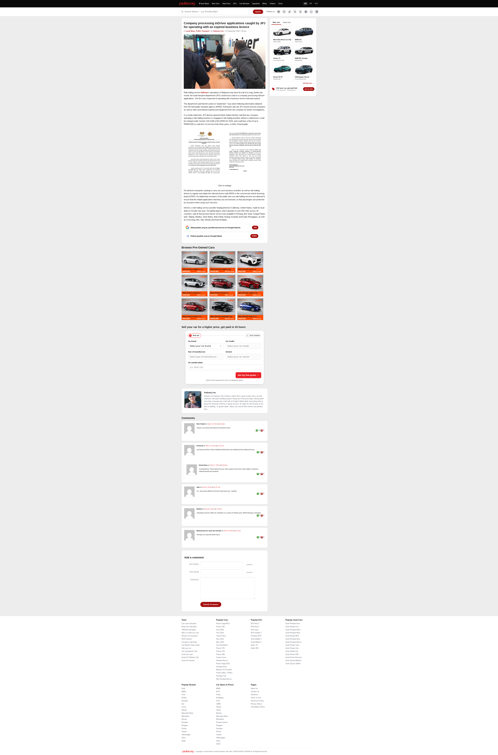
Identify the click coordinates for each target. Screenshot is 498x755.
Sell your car (186, 658)
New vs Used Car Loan (190, 643)
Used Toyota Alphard (293, 671)
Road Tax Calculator (189, 637)
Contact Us (255, 702)
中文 (316, 3)
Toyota (184, 742)
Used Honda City (291, 661)
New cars (276, 22)
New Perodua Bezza (223, 689)
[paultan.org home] (187, 4)
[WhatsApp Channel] (311, 11)
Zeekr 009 (254, 658)
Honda (184, 708)
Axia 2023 (220, 640)
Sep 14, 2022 (212, 424)
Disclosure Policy (257, 711)
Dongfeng (219, 708)
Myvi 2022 (220, 652)
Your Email (194, 572)
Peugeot (185, 736)
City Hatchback (222, 655)
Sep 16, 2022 (210, 509)
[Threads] (300, 11)
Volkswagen (186, 745)
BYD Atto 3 (255, 637)
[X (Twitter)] (295, 11)
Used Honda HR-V (292, 646)
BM (310, 3)
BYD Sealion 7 (256, 643)
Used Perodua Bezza (293, 652)
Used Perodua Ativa (292, 640)
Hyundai (185, 711)
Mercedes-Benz (187, 723)
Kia (183, 714)
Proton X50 (220, 637)
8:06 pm (224, 465)
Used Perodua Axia (292, 634)
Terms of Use (256, 708)
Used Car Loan (187, 664)
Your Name (194, 564)
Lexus (184, 717)
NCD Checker (187, 649)
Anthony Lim (218, 31)
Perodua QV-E (256, 646)
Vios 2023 (220, 643)
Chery (218, 705)
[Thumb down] (262, 430)
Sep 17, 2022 (215, 465)
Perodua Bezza (222, 671)
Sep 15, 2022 (211, 446)
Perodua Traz (221, 686)
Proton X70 (220, 661)
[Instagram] (284, 11)
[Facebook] (278, 11)
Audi (183, 699)
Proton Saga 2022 (223, 674)
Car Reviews (244, 4)
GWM (218, 714)
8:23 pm (222, 424)
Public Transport (202, 31)
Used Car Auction (188, 671)
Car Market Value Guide (190, 655)
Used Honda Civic (292, 637)
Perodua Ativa (221, 677)
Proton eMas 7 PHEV (224, 683)
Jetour (218, 720)
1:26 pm (219, 509)
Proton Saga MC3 (223, 634)
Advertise (254, 705)
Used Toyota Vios (292, 658)
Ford (183, 705)
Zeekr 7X (254, 655)
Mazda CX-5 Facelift (224, 680)
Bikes (264, 4)
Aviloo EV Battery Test (190, 668)
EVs (235, 4)
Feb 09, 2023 (228, 531)
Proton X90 (220, 664)
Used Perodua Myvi (292, 643)
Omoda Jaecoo (222, 732)
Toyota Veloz (221, 646)
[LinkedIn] (316, 11)
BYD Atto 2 (255, 634)
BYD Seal (254, 640)
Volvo (184, 748)
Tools (280, 4)
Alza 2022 (220, 649)
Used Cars (226, 4)
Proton (184, 739)
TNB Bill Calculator (189, 640)
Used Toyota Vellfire (292, 674)
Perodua (185, 732)
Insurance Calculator (189, 652)
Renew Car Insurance (190, 646)
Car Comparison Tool (189, 661)
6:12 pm (238, 531)
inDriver (204, 92)
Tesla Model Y (256, 652)
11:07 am (217, 487)
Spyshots (256, 4)
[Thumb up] (257, 430)
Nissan (184, 729)
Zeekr (184, 751)
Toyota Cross (221, 668)
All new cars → (308, 83)
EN (305, 3)
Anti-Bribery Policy (258, 717)
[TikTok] (289, 11)
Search (258, 12)
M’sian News (204, 4)
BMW (184, 702)
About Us (254, 699)
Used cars (287, 22)
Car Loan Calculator (189, 634)
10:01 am (220, 446)
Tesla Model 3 (256, 649)
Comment (194, 579)
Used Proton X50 (291, 664)
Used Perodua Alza (292, 649)
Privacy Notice (256, 714)
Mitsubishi (185, 726)
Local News (190, 31)
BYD (218, 702)
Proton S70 (220, 658)
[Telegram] (305, 11)
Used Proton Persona (293, 668)
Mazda (184, 720)
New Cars (215, 4)
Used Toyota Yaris (292, 655)
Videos (272, 4)
